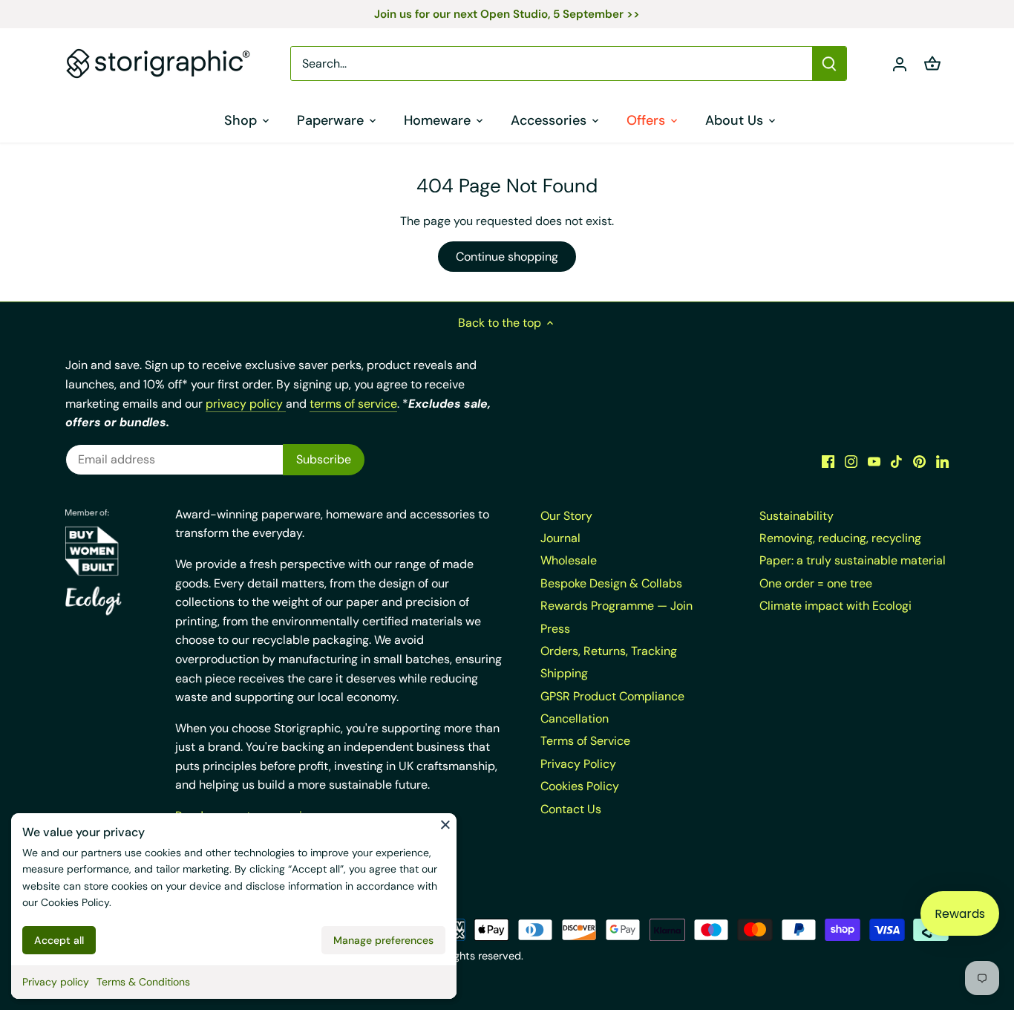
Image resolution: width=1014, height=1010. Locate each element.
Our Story (566, 516)
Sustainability (796, 516)
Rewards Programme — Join (616, 605)
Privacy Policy (578, 764)
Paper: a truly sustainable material (852, 560)
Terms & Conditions (143, 981)
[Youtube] (874, 460)
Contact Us (570, 809)
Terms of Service (585, 741)
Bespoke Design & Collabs (611, 583)
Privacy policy (55, 981)
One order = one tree (815, 583)
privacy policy (246, 403)
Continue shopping (507, 256)
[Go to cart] (932, 63)
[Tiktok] (896, 460)
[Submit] (830, 63)
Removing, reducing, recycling (840, 538)
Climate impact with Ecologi (835, 605)
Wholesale (568, 560)
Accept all (59, 940)
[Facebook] (828, 460)
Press (555, 628)
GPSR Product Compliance (612, 696)
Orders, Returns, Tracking (608, 651)
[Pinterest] (919, 460)
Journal (560, 538)
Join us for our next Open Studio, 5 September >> (507, 14)
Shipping (564, 673)
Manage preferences (383, 940)
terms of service (353, 403)
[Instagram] (851, 460)
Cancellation (574, 718)
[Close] (445, 824)
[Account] (899, 63)
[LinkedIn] (942, 460)
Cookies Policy (75, 902)
